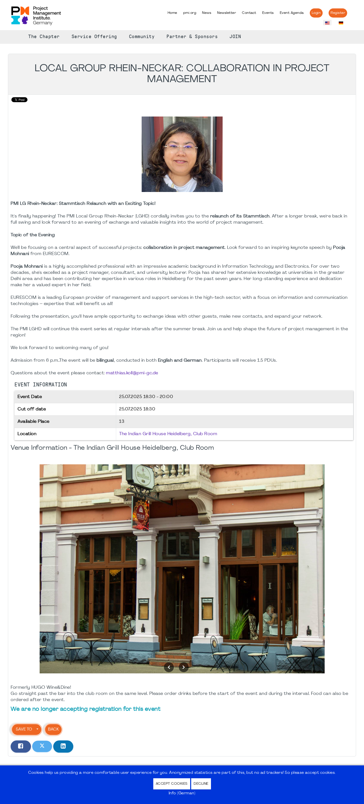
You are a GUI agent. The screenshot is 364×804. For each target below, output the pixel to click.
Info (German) (182, 793)
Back (53, 730)
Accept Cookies (172, 784)
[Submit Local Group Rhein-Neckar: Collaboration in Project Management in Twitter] (42, 746)
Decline (201, 784)
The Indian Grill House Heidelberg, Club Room (168, 434)
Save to (24, 730)
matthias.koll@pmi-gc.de (132, 373)
